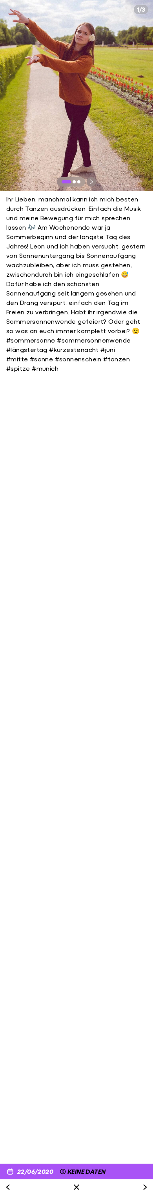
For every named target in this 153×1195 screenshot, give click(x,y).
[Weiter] (145, 1187)
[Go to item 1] (66, 181)
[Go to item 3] (78, 181)
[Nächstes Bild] (91, 182)
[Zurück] (8, 1187)
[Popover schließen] (76, 1187)
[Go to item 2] (74, 181)
